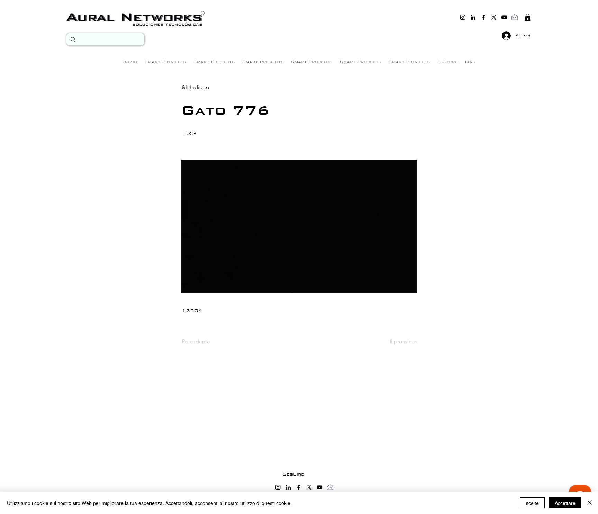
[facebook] (483, 17)
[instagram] (462, 17)
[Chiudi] (590, 502)
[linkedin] (473, 17)
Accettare (565, 502)
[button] (528, 17)
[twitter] (493, 17)
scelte (532, 502)
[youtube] (504, 17)
